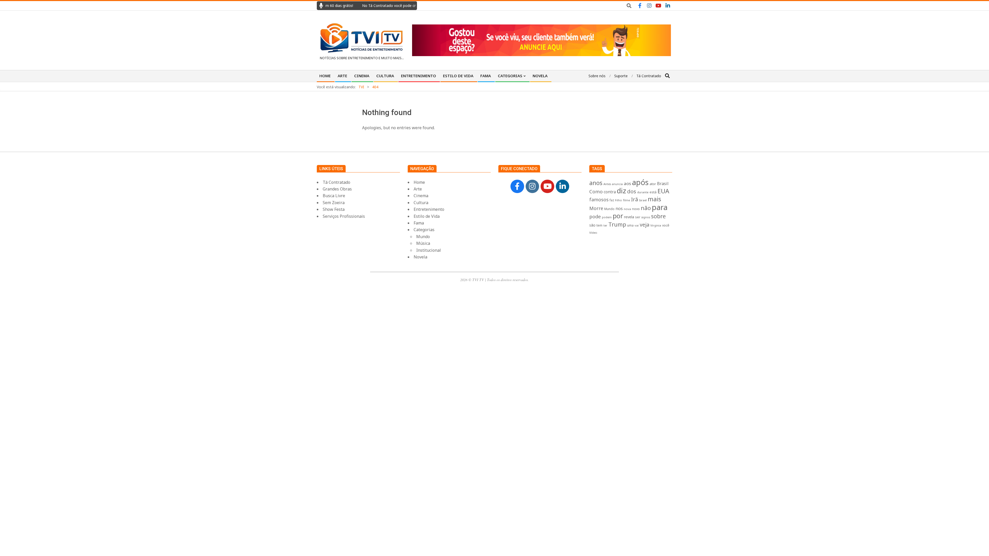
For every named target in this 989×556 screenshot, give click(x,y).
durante (643, 192)
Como (596, 191)
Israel (643, 200)
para (660, 207)
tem (599, 225)
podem (607, 217)
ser (637, 217)
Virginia (655, 225)
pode (595, 216)
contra (610, 192)
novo (636, 209)
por (618, 215)
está (653, 192)
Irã (634, 199)
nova (627, 209)
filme (626, 200)
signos (645, 217)
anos (595, 183)
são (592, 225)
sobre (658, 216)
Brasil (663, 183)
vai (637, 225)
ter (605, 225)
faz (612, 200)
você (665, 225)
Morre (596, 208)
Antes (607, 184)
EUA (663, 191)
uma (630, 225)
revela (629, 216)
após (640, 182)
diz (621, 190)
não (646, 208)
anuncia (617, 184)
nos (619, 208)
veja (644, 224)
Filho (618, 200)
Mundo (609, 209)
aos (627, 183)
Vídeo (593, 232)
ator (653, 183)
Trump (617, 224)
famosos (599, 199)
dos (631, 191)
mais (654, 199)
